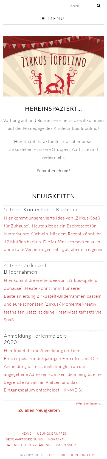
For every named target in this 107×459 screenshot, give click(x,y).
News (26, 433)
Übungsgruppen (52, 433)
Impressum (66, 445)
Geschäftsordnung (24, 439)
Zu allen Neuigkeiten (39, 410)
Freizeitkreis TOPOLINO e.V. (70, 455)
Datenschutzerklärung (28, 445)
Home (10, 433)
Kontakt (56, 439)
